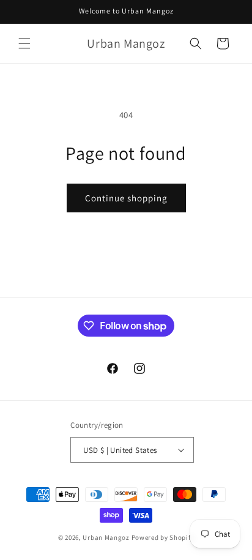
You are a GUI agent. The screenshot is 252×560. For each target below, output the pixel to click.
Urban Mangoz (106, 537)
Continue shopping (126, 198)
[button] (24, 43)
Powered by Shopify (163, 537)
